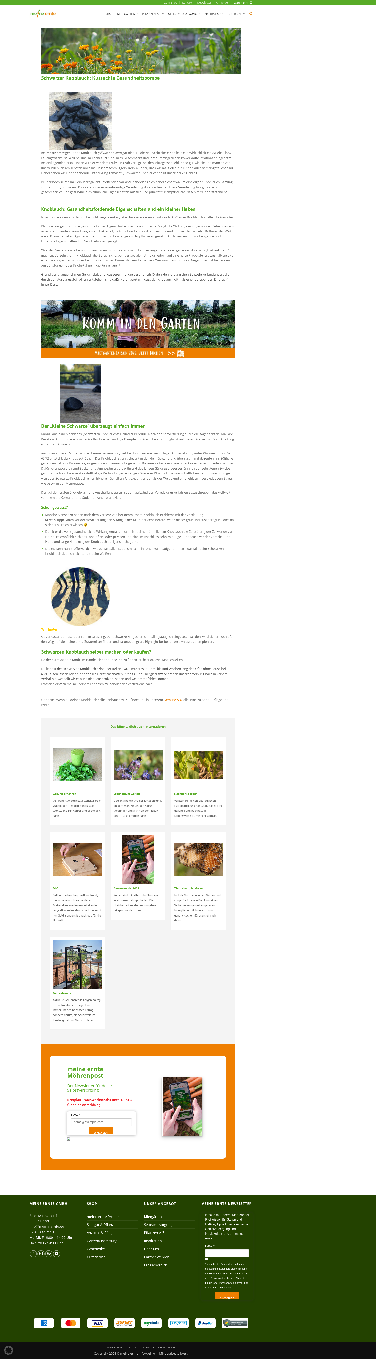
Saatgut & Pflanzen (102, 1224)
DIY (55, 888)
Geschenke (96, 1249)
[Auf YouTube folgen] (56, 1253)
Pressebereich (155, 1265)
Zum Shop (170, 2)
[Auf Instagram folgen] (40, 1253)
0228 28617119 (41, 1232)
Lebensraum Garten (127, 794)
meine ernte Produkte (105, 1216)
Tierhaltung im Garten (189, 888)
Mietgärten (126, 13)
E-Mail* (75, 1115)
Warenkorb (241, 3)
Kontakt (187, 2)
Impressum (115, 1347)
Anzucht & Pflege (101, 1232)
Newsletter (204, 2)
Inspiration (212, 13)
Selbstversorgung (182, 13)
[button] (251, 13)
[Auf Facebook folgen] (33, 1253)
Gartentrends (62, 993)
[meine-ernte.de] (43, 13)
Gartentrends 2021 (126, 888)
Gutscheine (96, 1257)
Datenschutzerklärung (158, 1347)
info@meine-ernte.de (46, 1226)
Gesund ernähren (64, 794)
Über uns (235, 13)
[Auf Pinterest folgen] (48, 1253)
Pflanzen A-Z (151, 13)
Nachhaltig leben (186, 794)
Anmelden (101, 1133)
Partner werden (156, 1257)
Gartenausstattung (102, 1240)
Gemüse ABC (173, 700)
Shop (109, 13)
